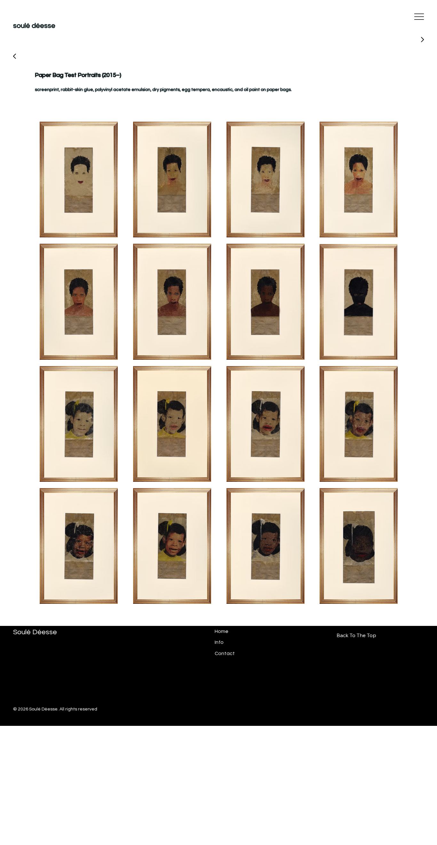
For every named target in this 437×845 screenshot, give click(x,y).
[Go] (14, 56)
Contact (225, 653)
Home (221, 631)
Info (219, 642)
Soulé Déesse (35, 632)
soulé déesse (34, 25)
